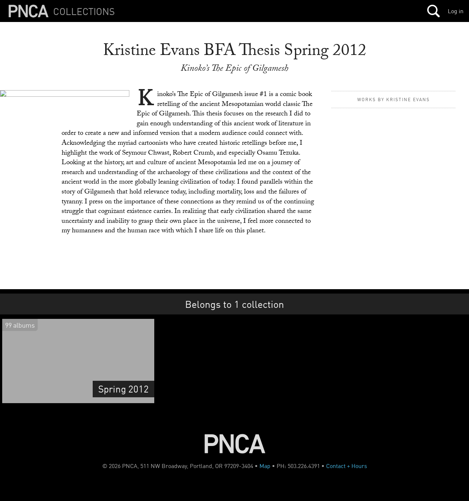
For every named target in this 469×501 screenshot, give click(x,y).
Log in (456, 11)
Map (264, 465)
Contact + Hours (346, 465)
